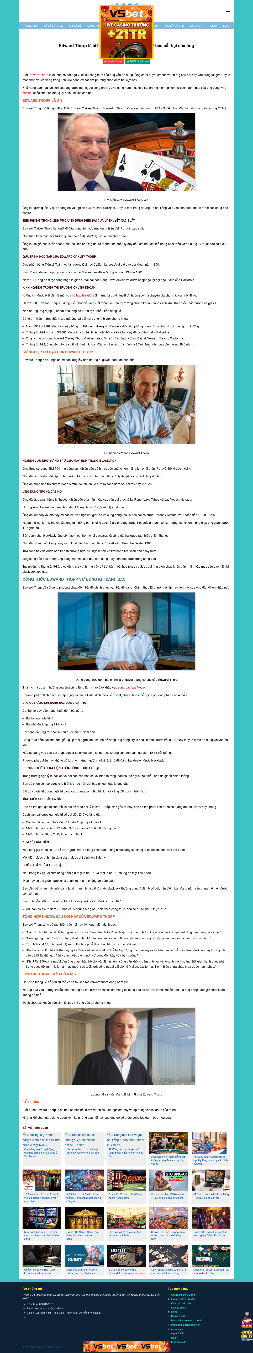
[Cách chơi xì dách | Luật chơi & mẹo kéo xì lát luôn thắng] (168, 1265)
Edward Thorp (38, 74)
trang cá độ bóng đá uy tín (185, 1324)
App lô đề (75, 25)
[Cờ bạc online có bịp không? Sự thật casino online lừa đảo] (84, 1145)
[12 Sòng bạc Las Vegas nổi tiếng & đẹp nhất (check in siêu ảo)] (126, 1145)
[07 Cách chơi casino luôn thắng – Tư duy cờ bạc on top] (211, 1190)
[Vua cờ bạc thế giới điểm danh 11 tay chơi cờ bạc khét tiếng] (168, 1190)
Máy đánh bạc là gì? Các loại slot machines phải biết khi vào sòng (41, 1235)
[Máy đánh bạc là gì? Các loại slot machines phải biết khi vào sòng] (42, 1227)
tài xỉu (174, 1337)
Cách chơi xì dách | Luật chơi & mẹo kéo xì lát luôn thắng (168, 1271)
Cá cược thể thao (181, 1303)
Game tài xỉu (95, 25)
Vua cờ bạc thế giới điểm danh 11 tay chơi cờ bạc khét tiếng (168, 1195)
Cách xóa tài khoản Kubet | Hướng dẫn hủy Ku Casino (81, 1271)
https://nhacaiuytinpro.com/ (186, 1320)
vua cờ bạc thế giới (79, 295)
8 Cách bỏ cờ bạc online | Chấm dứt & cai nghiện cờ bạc (126, 1271)
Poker (213, 25)
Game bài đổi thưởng (183, 1294)
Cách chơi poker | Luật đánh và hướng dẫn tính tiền (211, 1271)
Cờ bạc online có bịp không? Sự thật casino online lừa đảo (82, 1150)
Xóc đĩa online (174, 25)
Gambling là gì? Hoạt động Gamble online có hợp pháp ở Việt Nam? (40, 1152)
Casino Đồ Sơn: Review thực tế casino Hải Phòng (125, 1233)
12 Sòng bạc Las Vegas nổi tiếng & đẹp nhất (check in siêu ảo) (126, 1152)
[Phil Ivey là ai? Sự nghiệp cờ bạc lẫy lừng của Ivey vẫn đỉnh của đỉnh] (211, 1152)
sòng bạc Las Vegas (132, 687)
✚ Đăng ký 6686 (113, 61)
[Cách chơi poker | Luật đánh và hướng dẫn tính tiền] (211, 1265)
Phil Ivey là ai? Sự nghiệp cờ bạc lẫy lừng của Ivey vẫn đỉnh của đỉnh (210, 1160)
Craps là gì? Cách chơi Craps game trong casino (125, 1195)
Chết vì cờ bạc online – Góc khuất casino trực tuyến (40, 1271)
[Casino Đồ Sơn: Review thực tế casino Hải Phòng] (126, 1227)
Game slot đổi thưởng (183, 1299)
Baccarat (196, 25)
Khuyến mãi (178, 1316)
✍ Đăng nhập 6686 (138, 61)
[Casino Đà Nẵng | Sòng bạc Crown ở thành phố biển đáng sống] (84, 1227)
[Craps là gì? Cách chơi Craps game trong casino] (126, 1190)
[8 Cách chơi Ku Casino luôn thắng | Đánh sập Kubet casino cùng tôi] (84, 1190)
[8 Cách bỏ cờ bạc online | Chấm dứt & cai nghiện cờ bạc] (126, 1265)
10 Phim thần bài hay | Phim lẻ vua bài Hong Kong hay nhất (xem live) (41, 1197)
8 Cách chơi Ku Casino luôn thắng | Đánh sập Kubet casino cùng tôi (83, 1197)
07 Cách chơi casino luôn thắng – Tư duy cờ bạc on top (211, 1195)
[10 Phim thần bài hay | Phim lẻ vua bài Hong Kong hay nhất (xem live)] (42, 1190)
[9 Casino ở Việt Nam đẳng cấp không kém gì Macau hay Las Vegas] (168, 1152)
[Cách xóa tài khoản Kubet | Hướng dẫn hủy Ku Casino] (84, 1265)
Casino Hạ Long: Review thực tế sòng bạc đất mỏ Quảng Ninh (168, 1235)
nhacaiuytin (177, 1329)
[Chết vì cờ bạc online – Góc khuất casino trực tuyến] (42, 1265)
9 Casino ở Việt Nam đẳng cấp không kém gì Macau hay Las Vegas (168, 1160)
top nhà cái (177, 1333)
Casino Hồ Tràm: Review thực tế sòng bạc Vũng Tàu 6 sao (210, 1233)
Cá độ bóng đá (53, 25)
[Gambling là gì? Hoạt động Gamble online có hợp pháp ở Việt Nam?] (42, 1145)
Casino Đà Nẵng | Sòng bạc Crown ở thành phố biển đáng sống (82, 1235)
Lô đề (174, 1311)
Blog (226, 25)
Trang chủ (30, 25)
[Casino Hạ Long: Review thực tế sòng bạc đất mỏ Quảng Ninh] (168, 1227)
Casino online (178, 1307)
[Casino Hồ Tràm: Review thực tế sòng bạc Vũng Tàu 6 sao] (211, 1227)
